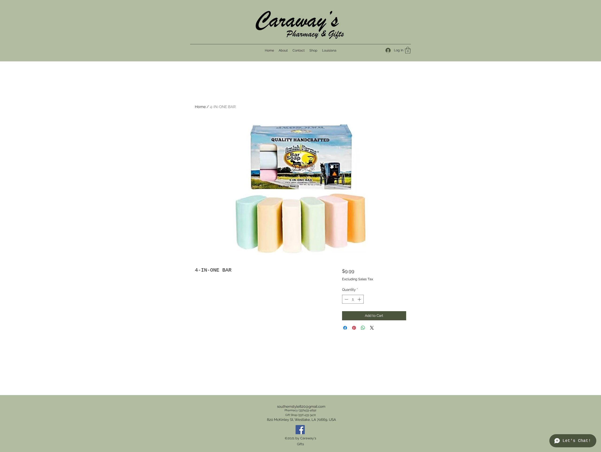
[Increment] (360, 299)
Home (200, 107)
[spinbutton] (353, 299)
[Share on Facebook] (345, 328)
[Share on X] (372, 328)
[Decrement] (346, 299)
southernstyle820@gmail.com (301, 406)
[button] (408, 50)
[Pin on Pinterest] (354, 328)
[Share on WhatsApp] (363, 328)
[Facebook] (300, 429)
